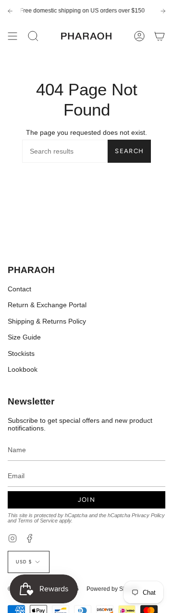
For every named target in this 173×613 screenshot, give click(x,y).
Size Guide (24, 337)
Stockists (21, 353)
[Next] (163, 11)
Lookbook (22, 369)
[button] (33, 36)
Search (129, 151)
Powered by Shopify (112, 589)
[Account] (139, 36)
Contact (19, 289)
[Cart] (159, 36)
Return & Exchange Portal (47, 305)
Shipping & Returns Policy (47, 321)
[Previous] (10, 11)
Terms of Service (38, 520)
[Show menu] (12, 36)
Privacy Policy (148, 515)
